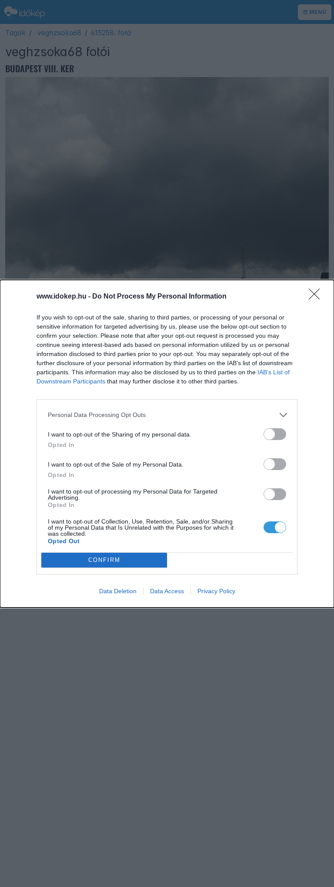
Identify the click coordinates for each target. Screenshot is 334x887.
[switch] (275, 434)
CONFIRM (104, 560)
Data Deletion (118, 591)
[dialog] (167, 444)
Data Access (167, 591)
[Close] (317, 297)
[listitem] (167, 415)
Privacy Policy (216, 591)
